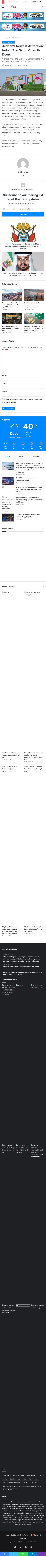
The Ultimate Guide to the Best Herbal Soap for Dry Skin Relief (33, 929)
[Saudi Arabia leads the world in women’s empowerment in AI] (34, 295)
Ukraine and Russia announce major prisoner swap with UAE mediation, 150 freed (29, 489)
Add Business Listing (30, 1542)
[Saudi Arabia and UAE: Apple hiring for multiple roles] (12, 318)
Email (4, 383)
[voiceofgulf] (13, 6)
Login (10, 1542)
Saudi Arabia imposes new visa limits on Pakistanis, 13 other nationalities (34, 328)
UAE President (12, 1490)
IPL (30, 1479)
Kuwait (36, 1479)
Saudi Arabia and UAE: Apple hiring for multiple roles (10, 328)
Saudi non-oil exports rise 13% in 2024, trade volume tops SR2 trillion (11, 305)
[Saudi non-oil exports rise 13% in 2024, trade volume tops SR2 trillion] (12, 295)
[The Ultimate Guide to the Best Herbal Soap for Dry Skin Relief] (34, 845)
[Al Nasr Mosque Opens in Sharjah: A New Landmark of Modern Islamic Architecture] (8, 1308)
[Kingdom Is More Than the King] (37, 1308)
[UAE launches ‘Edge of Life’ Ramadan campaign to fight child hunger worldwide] (23, 1384)
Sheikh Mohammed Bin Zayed (32, 1486)
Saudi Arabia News (15, 38)
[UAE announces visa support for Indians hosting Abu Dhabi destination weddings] (8, 504)
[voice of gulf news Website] (23, 16)
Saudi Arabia (34, 1482)
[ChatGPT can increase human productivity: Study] (8, 481)
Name (4, 375)
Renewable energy (15, 1482)
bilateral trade (31, 1475)
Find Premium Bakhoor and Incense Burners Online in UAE (12, 755)
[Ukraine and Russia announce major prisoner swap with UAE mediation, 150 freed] (8, 490)
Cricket (5, 1479)
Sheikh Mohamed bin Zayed (11, 1486)
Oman (4, 1482)
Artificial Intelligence (18, 1475)
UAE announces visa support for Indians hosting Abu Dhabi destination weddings (30, 500)
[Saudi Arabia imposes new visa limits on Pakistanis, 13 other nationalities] (34, 318)
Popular (7, 456)
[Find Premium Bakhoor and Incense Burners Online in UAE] (12, 671)
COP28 (40, 1475)
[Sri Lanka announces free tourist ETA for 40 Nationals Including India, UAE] (34, 671)
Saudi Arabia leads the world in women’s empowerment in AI (32, 305)
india (24, 1479)
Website (4, 391)
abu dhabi (6, 1475)
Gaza (18, 1479)
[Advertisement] (23, 556)
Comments (37, 456)
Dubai (12, 1479)
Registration (18, 1542)
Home (6, 38)
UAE (4, 1490)
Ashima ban (8, 65)
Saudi (25, 1482)
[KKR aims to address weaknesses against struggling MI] (8, 517)
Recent (21, 456)
